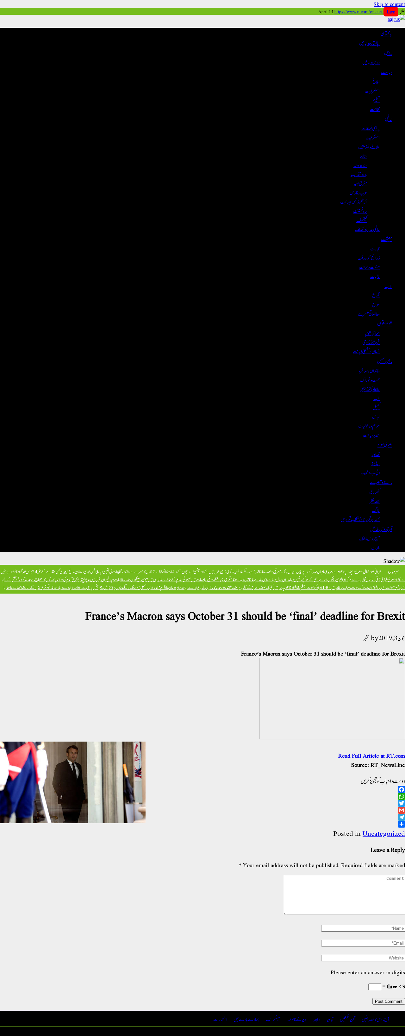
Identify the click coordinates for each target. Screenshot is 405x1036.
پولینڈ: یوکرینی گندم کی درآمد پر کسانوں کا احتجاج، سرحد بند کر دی (53, 579)
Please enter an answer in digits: (367, 972)
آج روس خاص (381, 528)
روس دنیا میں (371, 61)
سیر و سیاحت (371, 434)
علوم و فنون (384, 323)
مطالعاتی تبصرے (369, 313)
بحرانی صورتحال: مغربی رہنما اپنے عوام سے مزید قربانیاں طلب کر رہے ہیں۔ (338, 571)
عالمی (388, 118)
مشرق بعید (360, 183)
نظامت (375, 108)
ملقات (375, 547)
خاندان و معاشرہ (369, 370)
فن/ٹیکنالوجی (371, 341)
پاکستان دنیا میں (369, 42)
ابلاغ (376, 81)
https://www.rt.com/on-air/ (364, 11)
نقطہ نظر (375, 500)
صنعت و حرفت (369, 266)
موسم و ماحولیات (369, 425)
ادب (388, 285)
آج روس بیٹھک (369, 538)
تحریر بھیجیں (347, 1018)
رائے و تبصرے (381, 482)
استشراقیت (372, 137)
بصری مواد (384, 444)
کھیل (376, 406)
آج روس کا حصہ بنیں (375, 1018)
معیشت (386, 238)
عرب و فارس (358, 192)
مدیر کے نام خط (297, 1018)
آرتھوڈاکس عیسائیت (353, 201)
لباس (376, 416)
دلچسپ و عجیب (370, 472)
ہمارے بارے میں (246, 1018)
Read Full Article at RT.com (371, 755)
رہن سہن (384, 360)
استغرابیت (372, 90)
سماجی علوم (372, 332)
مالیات (375, 275)
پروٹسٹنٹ (360, 210)
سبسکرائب (273, 1018)
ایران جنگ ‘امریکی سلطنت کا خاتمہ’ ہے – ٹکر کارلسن (265, 571)
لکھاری (375, 491)
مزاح (376, 304)
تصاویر (375, 453)
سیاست (386, 71)
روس (388, 52)
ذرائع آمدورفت (369, 257)
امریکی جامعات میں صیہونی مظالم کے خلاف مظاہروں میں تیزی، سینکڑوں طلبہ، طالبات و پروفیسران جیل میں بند (150, 579)
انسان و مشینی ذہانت (366, 350)
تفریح (376, 294)
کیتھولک (361, 219)
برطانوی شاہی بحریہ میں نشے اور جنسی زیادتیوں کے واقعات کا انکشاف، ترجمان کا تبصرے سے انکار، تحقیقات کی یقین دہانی (166, 571)
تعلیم (376, 99)
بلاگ (376, 509)
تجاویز (329, 1018)
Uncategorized (384, 833)
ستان (363, 155)
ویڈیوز (375, 462)
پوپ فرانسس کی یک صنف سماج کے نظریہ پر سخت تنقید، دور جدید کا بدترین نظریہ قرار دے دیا (236, 587)
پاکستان (386, 33)
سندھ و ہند (360, 164)
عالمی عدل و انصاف (367, 228)
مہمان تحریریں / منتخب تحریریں (360, 518)
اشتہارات (220, 1018)
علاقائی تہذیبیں (369, 388)
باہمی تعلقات (370, 128)
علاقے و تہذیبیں (369, 146)
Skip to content (389, 4)
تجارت (375, 248)
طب (376, 397)
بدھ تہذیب (359, 173)
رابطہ (316, 1018)
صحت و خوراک (370, 379)
